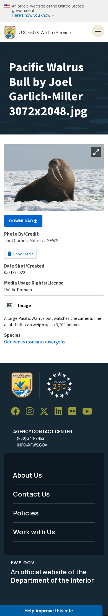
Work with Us (34, 531)
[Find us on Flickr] (74, 411)
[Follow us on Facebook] (17, 411)
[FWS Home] (10, 32)
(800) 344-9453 (30, 438)
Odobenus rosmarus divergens (34, 342)
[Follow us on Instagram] (31, 411)
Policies (26, 512)
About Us (27, 475)
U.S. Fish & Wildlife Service (45, 33)
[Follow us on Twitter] (46, 411)
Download (21, 220)
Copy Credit (22, 253)
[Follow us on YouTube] (89, 411)
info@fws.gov (32, 445)
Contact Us (31, 493)
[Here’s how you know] (54, 11)
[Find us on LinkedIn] (60, 411)
